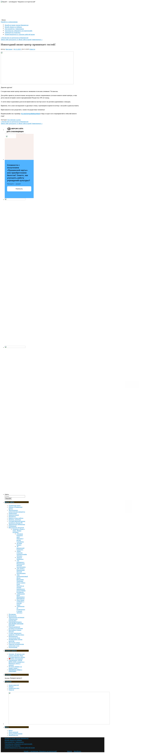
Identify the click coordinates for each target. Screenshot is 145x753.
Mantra (69, 751)
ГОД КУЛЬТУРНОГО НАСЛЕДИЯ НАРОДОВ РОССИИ (16, 623)
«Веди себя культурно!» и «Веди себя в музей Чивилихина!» (21, 39)
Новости (32, 49)
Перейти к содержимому (9, 22)
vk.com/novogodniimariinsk (30, 113)
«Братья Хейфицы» (20, 558)
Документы (12, 516)
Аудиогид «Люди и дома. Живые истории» (19, 530)
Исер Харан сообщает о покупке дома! (20, 602)
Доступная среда (14, 642)
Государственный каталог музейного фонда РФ (17, 522)
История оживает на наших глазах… (15, 667)
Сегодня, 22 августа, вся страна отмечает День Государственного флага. (17, 655)
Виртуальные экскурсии (16, 527)
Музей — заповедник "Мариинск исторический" (40, 751)
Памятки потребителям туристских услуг (16, 645)
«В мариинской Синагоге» (20, 548)
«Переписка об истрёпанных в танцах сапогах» (21, 609)
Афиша (11, 686)
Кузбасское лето (14, 688)
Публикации (12, 526)
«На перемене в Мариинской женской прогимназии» (21, 564)
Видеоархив (12, 616)
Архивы (7, 678)
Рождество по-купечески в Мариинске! (14, 38)
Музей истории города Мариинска (16, 25)
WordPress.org (13, 735)
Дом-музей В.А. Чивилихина (14, 29)
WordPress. (77, 751)
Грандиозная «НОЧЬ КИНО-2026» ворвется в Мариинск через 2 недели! (16, 663)
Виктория (9, 49)
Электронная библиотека (17, 524)
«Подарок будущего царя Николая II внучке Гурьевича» (20, 537)
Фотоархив (12, 614)
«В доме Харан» (19, 544)
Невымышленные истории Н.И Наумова (16, 627)
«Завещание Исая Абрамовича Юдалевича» (21, 596)
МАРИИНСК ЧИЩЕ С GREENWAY (15, 670)
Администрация (14, 515)
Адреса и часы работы (16, 518)
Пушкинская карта (14, 505)
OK (8, 498)
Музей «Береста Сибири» (13, 27)
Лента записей (13, 732)
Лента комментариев (15, 733)
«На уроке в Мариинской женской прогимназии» (21, 571)
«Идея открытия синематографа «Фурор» (22, 553)
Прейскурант (13, 513)
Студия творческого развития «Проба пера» (16, 633)
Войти (11, 730)
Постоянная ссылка (14, 120)
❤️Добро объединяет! (16, 659)
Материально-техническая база (14, 637)
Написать (19, 189)
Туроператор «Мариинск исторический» (18, 31)
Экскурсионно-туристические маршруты (17, 511)
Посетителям (13, 647)
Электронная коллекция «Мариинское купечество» (16, 619)
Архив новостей (14, 685)
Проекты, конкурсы (15, 519)
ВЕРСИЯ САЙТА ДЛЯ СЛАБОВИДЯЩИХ (15, 130)
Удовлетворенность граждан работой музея (20, 34)
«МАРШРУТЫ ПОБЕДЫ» (13, 32)
